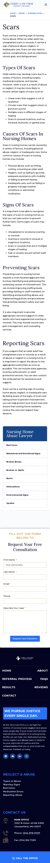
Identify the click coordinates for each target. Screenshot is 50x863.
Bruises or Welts (15, 470)
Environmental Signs (17, 495)
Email (6, 584)
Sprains (10, 503)
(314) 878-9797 (31, 833)
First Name (9, 560)
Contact (17, 749)
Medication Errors (13, 791)
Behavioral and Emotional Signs (23, 453)
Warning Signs (11, 784)
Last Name (9, 572)
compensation (10, 746)
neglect (32, 728)
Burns (9, 478)
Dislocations (13, 486)
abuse (25, 740)
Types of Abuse (12, 781)
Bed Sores (11, 445)
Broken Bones (14, 462)
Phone (6, 596)
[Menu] (46, 4)
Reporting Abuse (12, 795)
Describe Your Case (13, 608)
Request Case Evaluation (25, 638)
